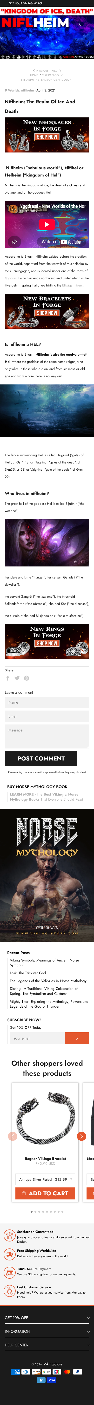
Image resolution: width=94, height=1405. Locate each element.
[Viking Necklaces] (47, 151)
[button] (81, 1136)
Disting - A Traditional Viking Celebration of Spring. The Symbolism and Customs (44, 991)
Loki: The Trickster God (28, 973)
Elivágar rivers (72, 285)
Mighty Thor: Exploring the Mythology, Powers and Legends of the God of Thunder (49, 1004)
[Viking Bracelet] (47, 327)
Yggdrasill (12, 278)
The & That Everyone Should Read (46, 797)
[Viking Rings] (47, 658)
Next (55, 71)
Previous (42, 71)
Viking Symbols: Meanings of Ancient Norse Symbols (44, 963)
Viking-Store (53, 1364)
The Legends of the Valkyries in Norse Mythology (48, 981)
